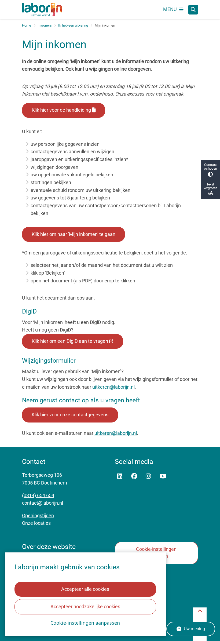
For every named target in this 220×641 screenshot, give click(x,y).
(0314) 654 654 (38, 495)
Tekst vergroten (210, 186)
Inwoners (45, 25)
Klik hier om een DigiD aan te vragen (70, 341)
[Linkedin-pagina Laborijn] (119, 476)
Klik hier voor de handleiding (61, 110)
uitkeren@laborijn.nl (113, 387)
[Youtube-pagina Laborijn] (163, 476)
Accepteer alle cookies (85, 589)
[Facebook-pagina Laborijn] (134, 476)
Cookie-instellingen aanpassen (85, 623)
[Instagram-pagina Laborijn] (148, 476)
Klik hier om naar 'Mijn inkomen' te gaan (73, 234)
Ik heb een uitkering (73, 25)
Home (26, 25)
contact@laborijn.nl (42, 503)
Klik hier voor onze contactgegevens (70, 414)
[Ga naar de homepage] (42, 9)
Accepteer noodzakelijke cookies (85, 606)
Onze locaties (36, 523)
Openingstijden (38, 515)
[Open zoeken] (193, 9)
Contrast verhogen (210, 166)
